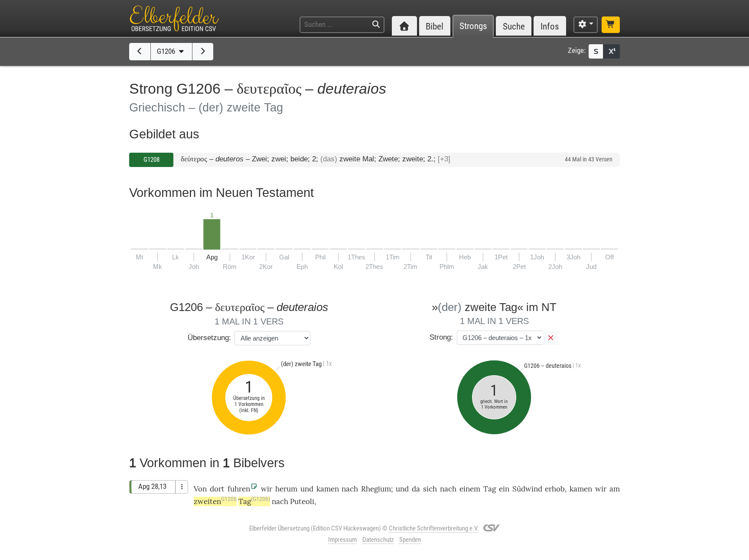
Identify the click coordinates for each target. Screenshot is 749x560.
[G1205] (139, 51)
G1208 (151, 160)
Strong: (441, 337)
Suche (514, 26)
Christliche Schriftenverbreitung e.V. (434, 528)
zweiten (215, 501)
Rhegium (376, 489)
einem (469, 489)
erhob (555, 489)
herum (286, 489)
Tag (489, 489)
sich (430, 489)
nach (350, 489)
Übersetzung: (209, 338)
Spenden (410, 540)
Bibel (434, 26)
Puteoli (302, 501)
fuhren (239, 489)
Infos (550, 26)
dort (217, 489)
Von (200, 489)
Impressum (342, 540)
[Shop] (611, 24)
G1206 (167, 51)
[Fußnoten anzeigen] (611, 51)
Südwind (527, 489)
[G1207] (203, 51)
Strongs (473, 26)
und (402, 489)
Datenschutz (378, 540)
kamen (327, 489)
